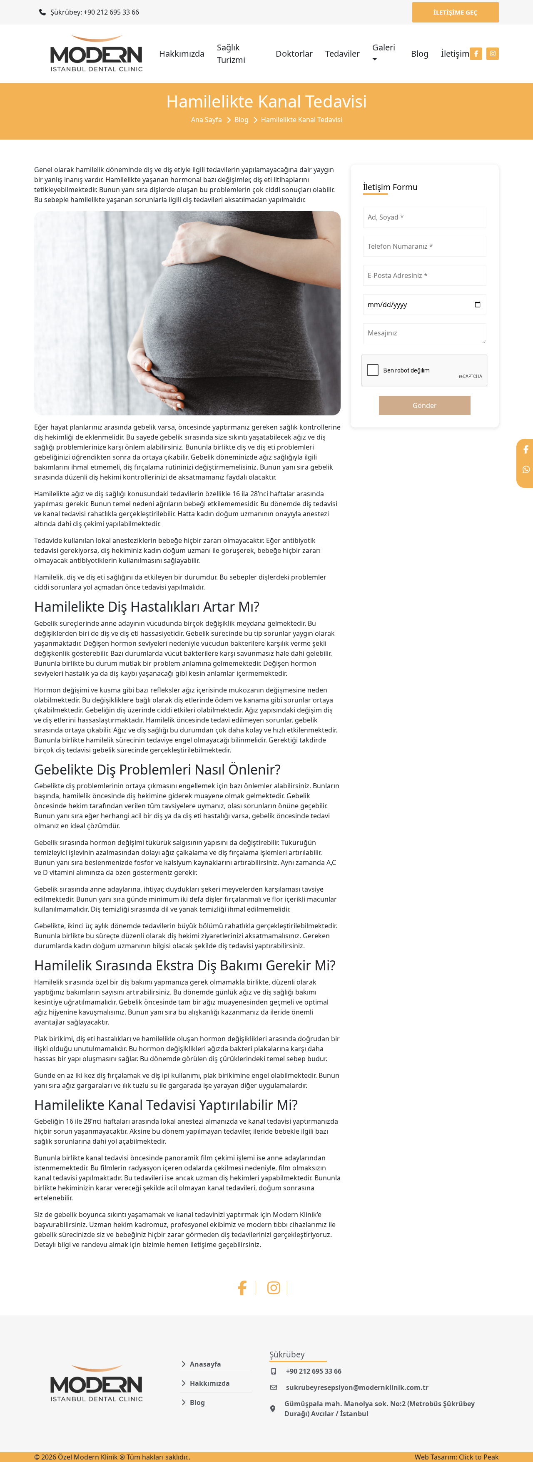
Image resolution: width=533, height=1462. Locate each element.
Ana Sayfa (206, 119)
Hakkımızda (181, 53)
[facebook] (476, 53)
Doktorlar (294, 53)
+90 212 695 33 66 (313, 1371)
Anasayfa (205, 1364)
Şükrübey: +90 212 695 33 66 (94, 12)
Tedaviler (342, 53)
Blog (419, 53)
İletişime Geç (455, 12)
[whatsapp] (524, 473)
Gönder (425, 405)
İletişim (455, 53)
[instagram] (492, 53)
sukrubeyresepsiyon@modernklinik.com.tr (357, 1387)
